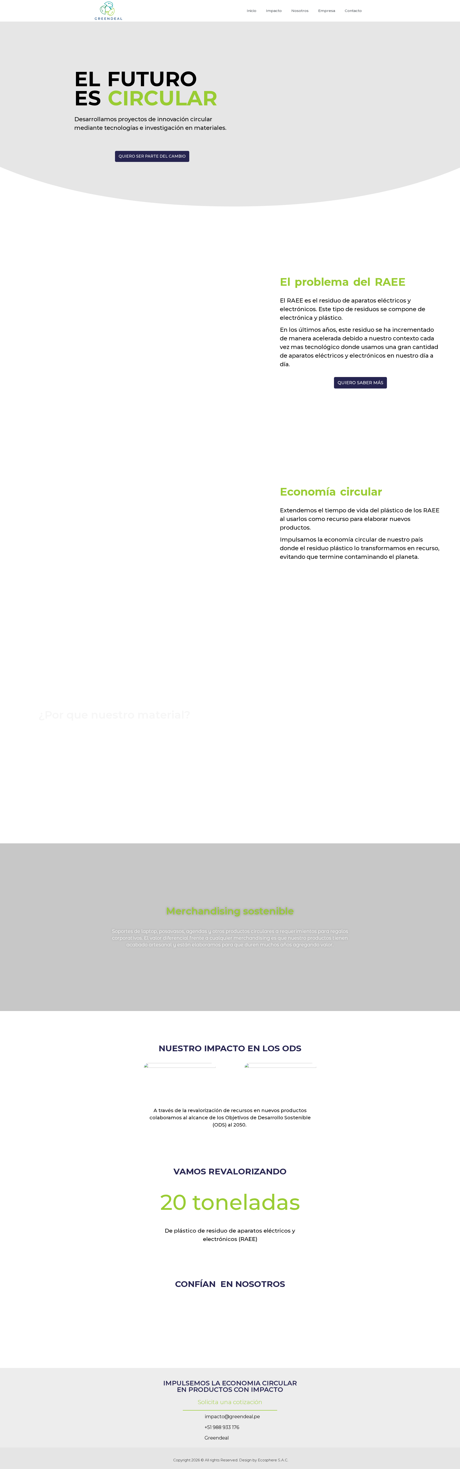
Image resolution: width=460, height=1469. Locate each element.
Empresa (326, 10)
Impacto (274, 10)
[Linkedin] (191, 1437)
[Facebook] (348, 1458)
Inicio (251, 10)
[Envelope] (191, 1416)
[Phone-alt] (191, 1426)
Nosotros (300, 10)
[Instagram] (360, 1458)
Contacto (353, 10)
